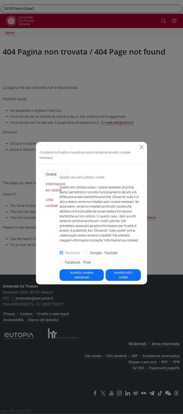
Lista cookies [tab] (52, 203)
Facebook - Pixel (78, 262)
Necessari (72, 253)
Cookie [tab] (51, 174)
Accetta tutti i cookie (123, 275)
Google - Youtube (103, 253)
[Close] (141, 147)
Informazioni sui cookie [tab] (56, 187)
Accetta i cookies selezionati (81, 275)
